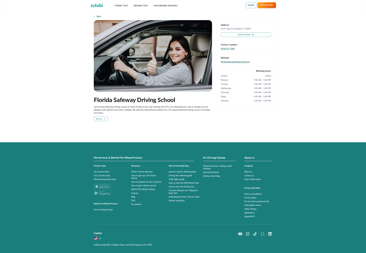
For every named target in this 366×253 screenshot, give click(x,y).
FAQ (133, 200)
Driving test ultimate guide (180, 175)
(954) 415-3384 (228, 48)
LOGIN (251, 5)
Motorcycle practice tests (105, 179)
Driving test (141, 5)
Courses (134, 193)
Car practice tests (101, 171)
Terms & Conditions (253, 194)
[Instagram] (247, 234)
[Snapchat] (262, 234)
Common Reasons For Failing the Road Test (183, 191)
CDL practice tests (102, 175)
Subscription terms (252, 205)
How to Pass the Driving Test (181, 186)
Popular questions (177, 200)
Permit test (121, 5)
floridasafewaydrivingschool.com (235, 61)
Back (99, 16)
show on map (244, 35)
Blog (133, 196)
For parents (136, 204)
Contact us (249, 175)
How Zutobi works (252, 179)
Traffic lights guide (176, 179)
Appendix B (249, 216)
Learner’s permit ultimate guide (182, 171)
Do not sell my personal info (256, 201)
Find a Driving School (103, 209)
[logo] (97, 5)
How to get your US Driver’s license (143, 176)
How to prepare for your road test (146, 181)
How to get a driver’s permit (143, 185)
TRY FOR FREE (266, 5)
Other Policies (250, 209)
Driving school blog (211, 176)
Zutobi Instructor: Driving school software (217, 167)
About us (248, 171)
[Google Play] (109, 193)
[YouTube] (240, 234)
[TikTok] (255, 234)
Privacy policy (250, 197)
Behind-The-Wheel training (143, 189)
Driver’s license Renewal (141, 171)
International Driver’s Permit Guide (184, 196)
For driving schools (166, 5)
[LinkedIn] (270, 234)
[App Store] (109, 186)
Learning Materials (211, 172)
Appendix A (249, 212)
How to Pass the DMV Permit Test (184, 183)
